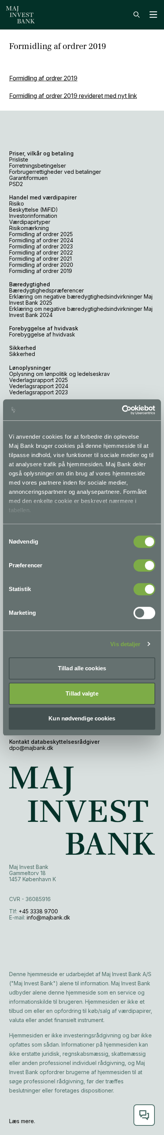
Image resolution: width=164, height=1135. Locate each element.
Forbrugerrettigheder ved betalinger (55, 171)
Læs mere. (22, 1121)
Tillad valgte (82, 693)
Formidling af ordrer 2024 (41, 240)
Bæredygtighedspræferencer (46, 290)
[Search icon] (136, 14)
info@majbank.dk (48, 917)
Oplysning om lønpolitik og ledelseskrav (59, 374)
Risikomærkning (29, 228)
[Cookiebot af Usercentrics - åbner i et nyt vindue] (121, 410)
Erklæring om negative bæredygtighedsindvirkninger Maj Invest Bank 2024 (81, 311)
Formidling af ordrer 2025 (41, 234)
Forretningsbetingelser (37, 165)
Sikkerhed (22, 354)
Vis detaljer (125, 644)
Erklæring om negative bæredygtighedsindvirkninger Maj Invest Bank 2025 (81, 299)
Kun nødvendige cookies (81, 718)
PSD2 (16, 184)
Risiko (16, 203)
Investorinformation (33, 215)
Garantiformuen (28, 178)
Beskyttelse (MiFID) (33, 209)
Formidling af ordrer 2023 (41, 246)
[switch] (144, 565)
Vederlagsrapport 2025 (38, 380)
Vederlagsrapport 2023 (38, 392)
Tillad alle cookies (82, 668)
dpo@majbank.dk (31, 748)
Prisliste (19, 159)
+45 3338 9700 (38, 911)
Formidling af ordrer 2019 (43, 78)
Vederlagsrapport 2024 (38, 386)
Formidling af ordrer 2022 (41, 252)
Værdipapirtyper (29, 222)
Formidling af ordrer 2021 (40, 258)
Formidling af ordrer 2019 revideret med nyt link (73, 96)
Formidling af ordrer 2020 (41, 264)
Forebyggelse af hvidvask (42, 334)
